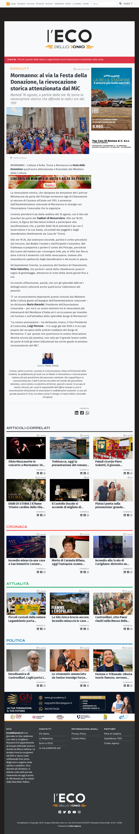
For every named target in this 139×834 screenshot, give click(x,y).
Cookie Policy (79, 738)
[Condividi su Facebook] (82, 412)
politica (15, 640)
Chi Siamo (44, 733)
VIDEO (126, 3)
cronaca (16, 527)
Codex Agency (111, 743)
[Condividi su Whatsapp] (87, 412)
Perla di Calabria (112, 733)
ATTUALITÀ (40, 4)
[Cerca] (120, 3)
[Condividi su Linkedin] (77, 412)
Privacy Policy (79, 733)
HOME (13, 4)
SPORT (68, 4)
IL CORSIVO (77, 4)
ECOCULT (49, 4)
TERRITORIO (59, 4)
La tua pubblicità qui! (50, 748)
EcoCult (18, 68)
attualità (17, 584)
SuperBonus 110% (113, 738)
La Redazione (46, 738)
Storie (86, 4)
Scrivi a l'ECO (46, 743)
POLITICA (30, 4)
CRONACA (21, 4)
